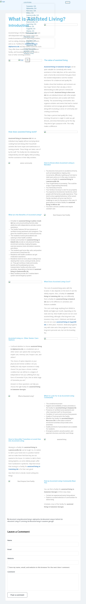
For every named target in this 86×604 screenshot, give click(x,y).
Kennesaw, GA (31, 33)
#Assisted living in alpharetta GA (31, 519)
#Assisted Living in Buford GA (53, 519)
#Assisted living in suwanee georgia (42, 521)
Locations (27, 2)
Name (9, 540)
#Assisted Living (14, 519)
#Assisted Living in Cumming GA (18, 521)
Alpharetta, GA (31, 45)
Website (10, 558)
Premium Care (29, 37)
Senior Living (29, 53)
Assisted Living (30, 49)
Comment (11, 572)
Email (9, 549)
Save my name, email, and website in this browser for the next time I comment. (39, 567)
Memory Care (29, 51)
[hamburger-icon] (67, 2)
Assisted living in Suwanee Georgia (57, 67)
